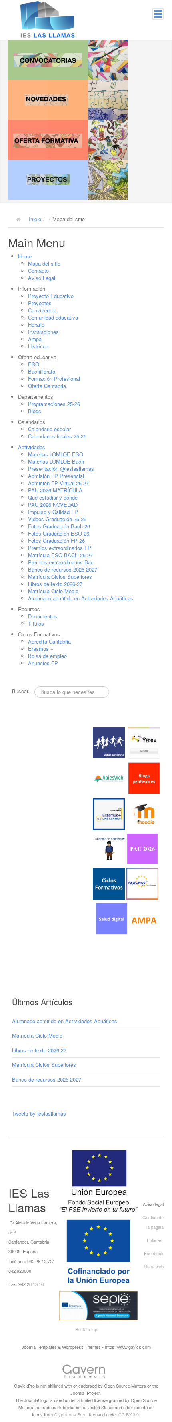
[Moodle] (144, 813)
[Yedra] (144, 742)
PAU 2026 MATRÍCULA (55, 490)
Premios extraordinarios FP (59, 548)
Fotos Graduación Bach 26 (59, 526)
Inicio (35, 219)
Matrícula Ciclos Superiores (60, 576)
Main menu (158, 14)
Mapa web (154, 1266)
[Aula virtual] (109, 813)
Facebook (154, 1253)
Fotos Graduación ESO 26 (58, 533)
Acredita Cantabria (49, 641)
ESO (33, 364)
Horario (36, 324)
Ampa (35, 339)
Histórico (38, 346)
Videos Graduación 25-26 (57, 519)
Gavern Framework (86, 1372)
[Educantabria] (109, 742)
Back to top (86, 1329)
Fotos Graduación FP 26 (56, 540)
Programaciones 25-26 (54, 404)
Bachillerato (41, 371)
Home (25, 256)
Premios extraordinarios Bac (61, 562)
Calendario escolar (49, 429)
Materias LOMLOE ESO (55, 454)
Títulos (36, 623)
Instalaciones (43, 332)
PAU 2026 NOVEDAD (53, 504)
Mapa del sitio (44, 263)
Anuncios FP (43, 663)
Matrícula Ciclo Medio (53, 591)
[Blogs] (144, 777)
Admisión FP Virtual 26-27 (58, 483)
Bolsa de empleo (47, 656)
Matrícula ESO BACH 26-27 (60, 555)
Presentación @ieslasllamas (61, 468)
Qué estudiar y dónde (53, 497)
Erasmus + (41, 648)
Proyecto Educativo (51, 296)
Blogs (34, 411)
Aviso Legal (41, 278)
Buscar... (22, 691)
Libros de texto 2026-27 (55, 584)
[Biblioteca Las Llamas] (109, 777)
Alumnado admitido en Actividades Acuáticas (80, 598)
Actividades (31, 447)
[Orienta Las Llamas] (110, 848)
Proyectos (40, 303)
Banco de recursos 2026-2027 (62, 569)
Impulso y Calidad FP (53, 512)
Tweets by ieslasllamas (39, 1113)
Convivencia (42, 310)
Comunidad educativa (53, 317)
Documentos (42, 616)
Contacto (38, 270)
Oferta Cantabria (47, 386)
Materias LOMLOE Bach (56, 461)
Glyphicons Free (70, 1414)
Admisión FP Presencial (56, 476)
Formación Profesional (54, 378)
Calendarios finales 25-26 (57, 436)
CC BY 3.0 (128, 1414)
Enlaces (154, 1240)
